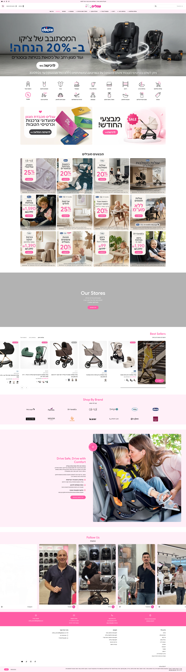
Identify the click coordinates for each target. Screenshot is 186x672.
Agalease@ (93, 541)
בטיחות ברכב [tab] (32, 337)
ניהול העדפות (13, 669)
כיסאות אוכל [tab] (23, 337)
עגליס (160, 666)
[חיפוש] (156, 6)
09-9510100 (110, 620)
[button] (98, 73)
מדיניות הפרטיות (172, 670)
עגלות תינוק (133, 372)
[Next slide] (86, 73)
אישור (6, 669)
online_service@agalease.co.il (36, 620)
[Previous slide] (100, 73)
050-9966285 (110, 623)
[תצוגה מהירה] (110, 344)
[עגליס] (130, 126)
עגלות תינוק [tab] (41, 337)
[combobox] (169, 6)
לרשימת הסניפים (150, 621)
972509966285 (62, 638)
